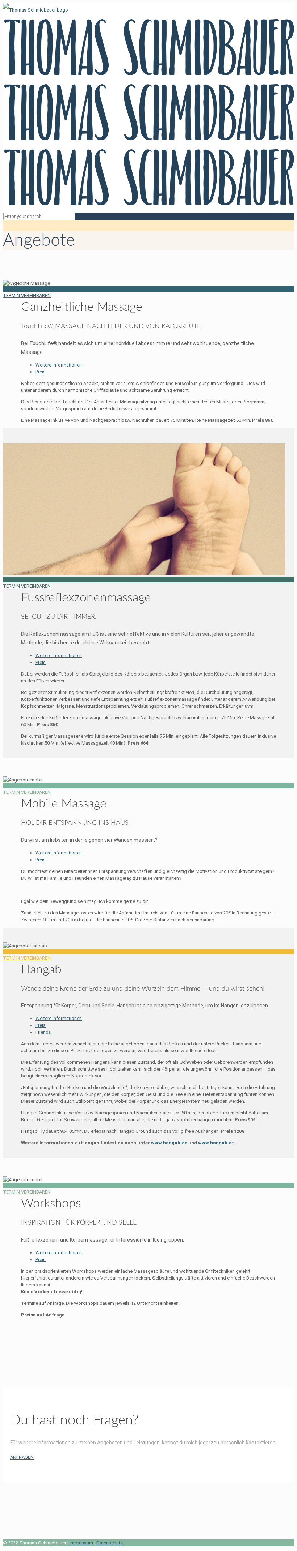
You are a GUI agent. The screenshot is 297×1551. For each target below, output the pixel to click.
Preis (40, 371)
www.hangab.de (169, 1142)
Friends (43, 1032)
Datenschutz (109, 1543)
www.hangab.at (216, 1142)
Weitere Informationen (58, 365)
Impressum (81, 1543)
